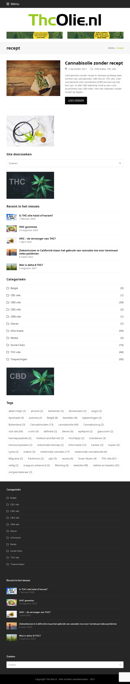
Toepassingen (19, 359)
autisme (35, 418)
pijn (53, 458)
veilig (13, 465)
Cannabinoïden (41, 424)
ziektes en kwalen (106, 465)
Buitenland (17, 424)
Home (111, 47)
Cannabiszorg (93, 424)
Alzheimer (56, 411)
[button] (12, 4)
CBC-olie (15, 295)
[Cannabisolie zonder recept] (33, 78)
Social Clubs (18, 345)
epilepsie (85, 431)
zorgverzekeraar (20, 472)
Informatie (100, 68)
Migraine (16, 458)
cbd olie (16, 431)
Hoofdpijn (76, 438)
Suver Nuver (87, 458)
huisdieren (97, 438)
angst (96, 411)
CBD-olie (16, 302)
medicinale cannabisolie (91, 451)
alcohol (37, 411)
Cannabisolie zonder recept (94, 63)
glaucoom (105, 431)
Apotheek (16, 418)
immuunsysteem (20, 445)
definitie (50, 431)
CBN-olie (16, 316)
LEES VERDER (76, 100)
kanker (97, 445)
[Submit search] (120, 163)
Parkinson (36, 458)
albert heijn (17, 411)
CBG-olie (16, 309)
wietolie (81, 465)
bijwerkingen (92, 418)
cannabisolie (68, 424)
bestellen (70, 418)
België (14, 288)
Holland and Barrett (50, 438)
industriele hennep (50, 445)
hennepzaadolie (20, 438)
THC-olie (111, 68)
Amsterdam (77, 411)
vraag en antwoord (36, 465)
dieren (67, 431)
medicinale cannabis (55, 451)
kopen (114, 445)
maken (29, 451)
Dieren (15, 323)
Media (14, 338)
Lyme (14, 451)
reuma (67, 458)
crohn (33, 431)
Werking (62, 465)
